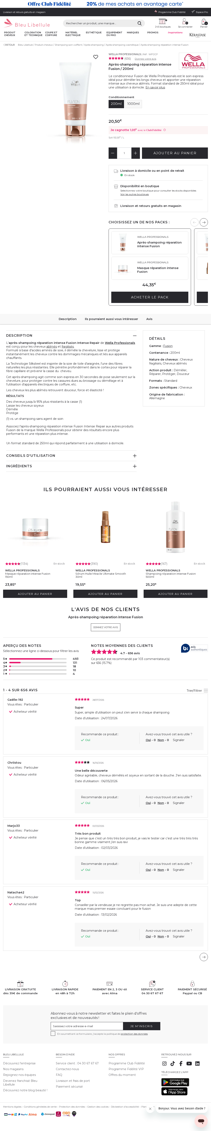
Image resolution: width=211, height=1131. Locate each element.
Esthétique (94, 32)
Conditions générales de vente (40, 1106)
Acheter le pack (150, 297)
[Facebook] (181, 1065)
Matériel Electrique (73, 33)
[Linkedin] (197, 1065)
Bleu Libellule (25, 44)
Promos (152, 32)
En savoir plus (155, 87)
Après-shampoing (94, 44)
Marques (133, 32)
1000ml (133, 104)
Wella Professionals (125, 54)
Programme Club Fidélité (127, 1063)
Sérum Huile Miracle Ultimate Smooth (100, 573)
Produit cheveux (9, 33)
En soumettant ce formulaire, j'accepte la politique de (102, 1033)
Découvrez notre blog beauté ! (25, 1090)
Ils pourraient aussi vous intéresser (111, 319)
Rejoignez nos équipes (19, 1075)
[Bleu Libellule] (26, 23)
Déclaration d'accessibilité (125, 1106)
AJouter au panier (175, 153)
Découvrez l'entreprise (19, 1063)
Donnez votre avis (145, 58)
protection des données (134, 1033)
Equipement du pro (114, 33)
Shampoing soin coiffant (68, 44)
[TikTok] (173, 1065)
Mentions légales (12, 1106)
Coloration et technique (33, 33)
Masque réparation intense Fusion (27, 573)
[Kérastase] (197, 36)
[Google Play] (175, 1085)
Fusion (168, 346)
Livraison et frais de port (73, 1081)
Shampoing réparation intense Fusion (171, 573)
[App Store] (174, 1094)
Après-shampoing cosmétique (122, 44)
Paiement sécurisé (69, 1086)
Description (68, 319)
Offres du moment (122, 1075)
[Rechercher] (139, 23)
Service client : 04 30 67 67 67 (77, 1063)
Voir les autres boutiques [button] (134, 194)
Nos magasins (13, 1069)
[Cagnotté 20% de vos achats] (105, 4)
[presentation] (204, 222)
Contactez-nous (67, 1069)
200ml (116, 104)
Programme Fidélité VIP (126, 1069)
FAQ (59, 1075)
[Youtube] (189, 1065)
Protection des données (72, 1106)
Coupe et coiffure (51, 33)
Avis (149, 319)
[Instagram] (164, 1065)
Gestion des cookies (98, 1106)
